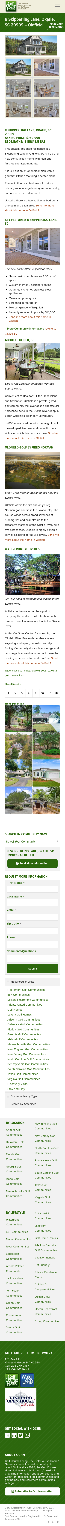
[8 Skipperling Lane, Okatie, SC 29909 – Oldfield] (31, 54)
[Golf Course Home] (27, 6)
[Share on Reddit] (49, 693)
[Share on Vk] (42, 693)
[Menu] (55, 6)
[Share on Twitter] (15, 693)
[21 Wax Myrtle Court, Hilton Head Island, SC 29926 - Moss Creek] (18, 718)
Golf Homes (14, 1009)
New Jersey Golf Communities (26, 1054)
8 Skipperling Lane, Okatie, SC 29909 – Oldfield (30, 22)
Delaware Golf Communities (25, 1024)
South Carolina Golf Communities (28, 1069)
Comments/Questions (21, 951)
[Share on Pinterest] (22, 693)
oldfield (36, 670)
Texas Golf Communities (22, 1074)
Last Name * (15, 896)
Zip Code (14, 923)
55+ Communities (18, 994)
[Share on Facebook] (8, 693)
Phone (11, 937)
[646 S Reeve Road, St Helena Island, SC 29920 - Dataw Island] (18, 800)
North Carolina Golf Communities (28, 1059)
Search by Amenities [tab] (23, 1104)
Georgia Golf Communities (24, 1034)
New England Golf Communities (27, 1049)
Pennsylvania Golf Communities (27, 1064)
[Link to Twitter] (57, 1522)
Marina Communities (18, 1239)
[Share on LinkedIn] (29, 693)
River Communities (17, 1246)
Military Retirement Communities (27, 999)
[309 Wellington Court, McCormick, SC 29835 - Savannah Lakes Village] (46, 718)
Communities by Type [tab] (24, 1096)
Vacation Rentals (45, 1257)
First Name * (16, 882)
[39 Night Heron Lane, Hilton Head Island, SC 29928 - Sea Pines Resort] (46, 800)
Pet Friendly (42, 1265)
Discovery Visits (17, 1084)
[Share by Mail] (56, 693)
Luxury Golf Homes (19, 1014)
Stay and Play (16, 1089)
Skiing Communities (47, 1321)
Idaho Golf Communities (22, 1039)
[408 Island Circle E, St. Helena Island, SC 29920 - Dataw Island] (18, 773)
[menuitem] (55, 6)
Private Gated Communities (24, 1004)
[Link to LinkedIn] (53, 1522)
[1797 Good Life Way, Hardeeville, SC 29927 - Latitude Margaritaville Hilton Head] (46, 773)
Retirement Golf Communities (26, 989)
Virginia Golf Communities (23, 1079)
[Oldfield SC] (18, 67)
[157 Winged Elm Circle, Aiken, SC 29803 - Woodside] (46, 745)
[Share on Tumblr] (36, 693)
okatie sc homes (21, 670)
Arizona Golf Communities (23, 1019)
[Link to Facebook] (48, 1522)
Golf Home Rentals (46, 1238)
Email (11, 909)
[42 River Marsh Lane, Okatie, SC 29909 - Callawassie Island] (18, 745)
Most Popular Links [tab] (22, 981)
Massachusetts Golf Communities (28, 1044)
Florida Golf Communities (23, 1029)
